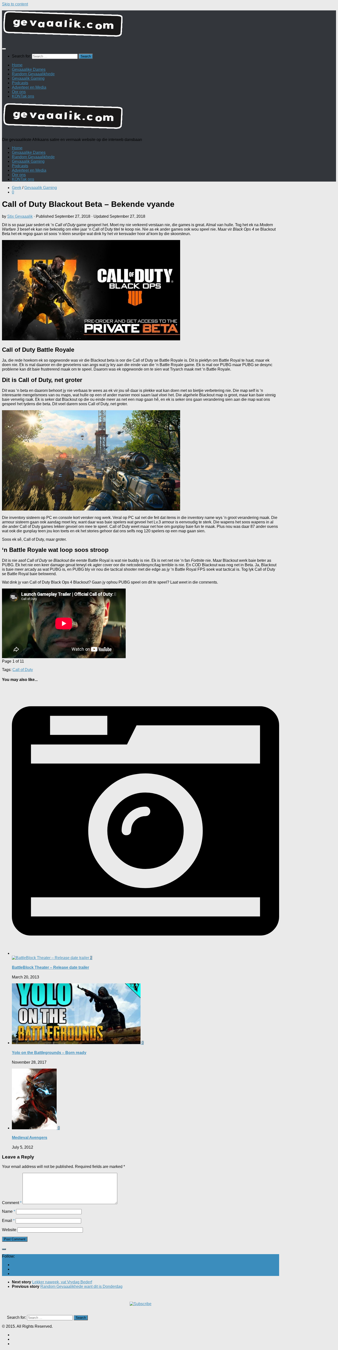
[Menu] (4, 49)
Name (8, 1211)
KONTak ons (23, 96)
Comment (12, 1203)
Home (17, 65)
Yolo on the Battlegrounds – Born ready (49, 1053)
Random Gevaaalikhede (33, 74)
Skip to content (15, 4)
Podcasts (20, 83)
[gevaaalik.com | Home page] (169, 25)
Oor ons (19, 92)
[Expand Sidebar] (4, 1249)
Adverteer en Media (29, 87)
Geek (16, 188)
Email (8, 1220)
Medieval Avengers (29, 1137)
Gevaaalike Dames (29, 69)
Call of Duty (22, 670)
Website (9, 1230)
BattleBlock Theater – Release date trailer (50, 967)
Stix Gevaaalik (20, 216)
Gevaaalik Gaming (28, 78)
